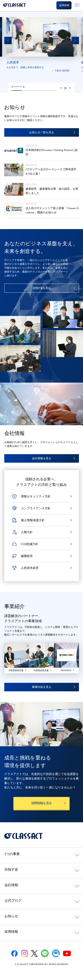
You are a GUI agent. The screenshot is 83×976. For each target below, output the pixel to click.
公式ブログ (12, 900)
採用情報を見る (41, 803)
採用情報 (11, 931)
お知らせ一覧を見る (41, 132)
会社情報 (11, 885)
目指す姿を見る (41, 288)
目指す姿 (11, 869)
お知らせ (11, 916)
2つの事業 (12, 854)
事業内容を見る (41, 687)
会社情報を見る (41, 458)
